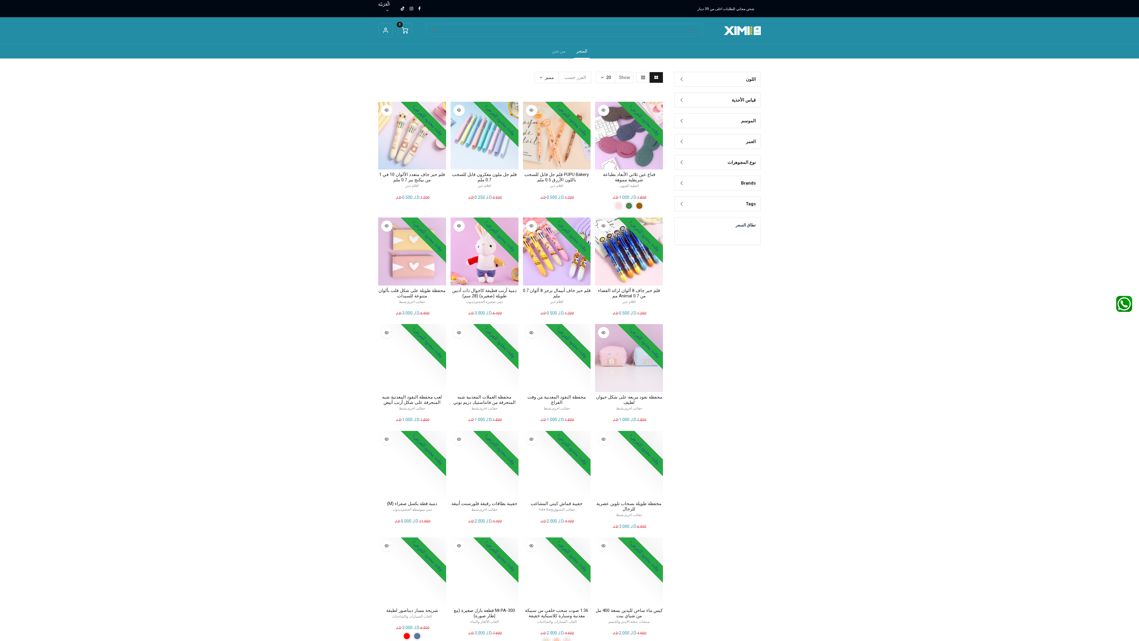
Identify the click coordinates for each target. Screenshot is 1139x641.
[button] (546, 77)
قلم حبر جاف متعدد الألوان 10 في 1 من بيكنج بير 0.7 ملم (412, 177)
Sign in (385, 30)
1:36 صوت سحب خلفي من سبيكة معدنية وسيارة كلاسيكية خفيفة (556, 613)
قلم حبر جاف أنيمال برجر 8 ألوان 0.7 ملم (557, 293)
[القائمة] (643, 77)
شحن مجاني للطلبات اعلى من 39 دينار (725, 9)
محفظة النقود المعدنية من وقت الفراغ (556, 399)
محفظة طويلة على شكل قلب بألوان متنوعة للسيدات (412, 293)
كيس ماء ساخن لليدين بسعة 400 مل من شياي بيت (629, 613)
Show (624, 77)
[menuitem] (582, 51)
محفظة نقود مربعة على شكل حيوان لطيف (629, 399)
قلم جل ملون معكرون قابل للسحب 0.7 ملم (484, 177)
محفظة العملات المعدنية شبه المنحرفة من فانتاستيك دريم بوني (484, 399)
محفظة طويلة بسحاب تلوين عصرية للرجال (628, 506)
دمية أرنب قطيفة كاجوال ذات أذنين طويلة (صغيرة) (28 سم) (484, 293)
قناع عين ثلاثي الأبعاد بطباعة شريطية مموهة (629, 177)
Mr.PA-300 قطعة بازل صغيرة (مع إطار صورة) (484, 613)
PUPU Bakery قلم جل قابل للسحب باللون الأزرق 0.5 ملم (556, 177)
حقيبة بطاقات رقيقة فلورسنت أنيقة (484, 503)
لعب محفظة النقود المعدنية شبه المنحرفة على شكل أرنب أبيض (412, 399)
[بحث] (434, 31)
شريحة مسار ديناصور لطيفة (412, 610)
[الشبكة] (656, 77)
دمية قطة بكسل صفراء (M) (412, 503)
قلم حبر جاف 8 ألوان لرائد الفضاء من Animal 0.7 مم (629, 293)
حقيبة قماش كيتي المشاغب (557, 503)
